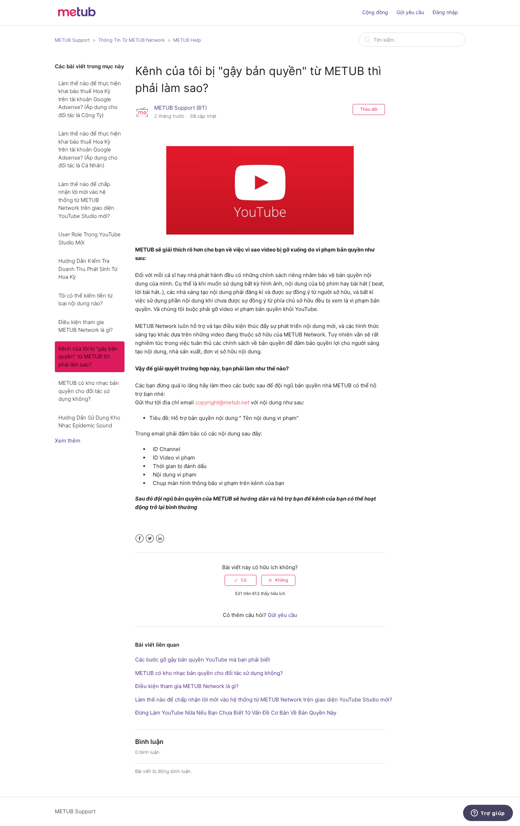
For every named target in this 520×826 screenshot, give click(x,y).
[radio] (240, 580)
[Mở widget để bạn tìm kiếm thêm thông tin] (488, 813)
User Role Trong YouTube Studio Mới (89, 238)
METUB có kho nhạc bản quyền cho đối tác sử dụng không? (88, 391)
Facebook (139, 538)
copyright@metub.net (222, 402)
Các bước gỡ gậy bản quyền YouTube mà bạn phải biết (202, 659)
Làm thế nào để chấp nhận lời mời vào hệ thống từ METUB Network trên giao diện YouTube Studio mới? (86, 200)
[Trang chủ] (76, 16)
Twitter (149, 538)
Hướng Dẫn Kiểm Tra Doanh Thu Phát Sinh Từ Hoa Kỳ (87, 269)
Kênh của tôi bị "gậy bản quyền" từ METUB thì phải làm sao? (87, 356)
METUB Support (72, 40)
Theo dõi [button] (368, 109)
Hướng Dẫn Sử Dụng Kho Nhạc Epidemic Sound (89, 421)
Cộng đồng (375, 12)
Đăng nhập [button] (445, 12)
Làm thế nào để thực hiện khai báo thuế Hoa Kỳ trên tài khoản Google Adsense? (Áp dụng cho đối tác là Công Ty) (89, 99)
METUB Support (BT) (180, 107)
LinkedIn (160, 538)
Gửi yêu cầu (410, 12)
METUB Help (187, 40)
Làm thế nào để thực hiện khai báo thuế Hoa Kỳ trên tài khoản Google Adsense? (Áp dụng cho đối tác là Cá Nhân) (89, 149)
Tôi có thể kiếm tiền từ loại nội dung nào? (85, 299)
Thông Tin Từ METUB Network (131, 40)
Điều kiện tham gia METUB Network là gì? (85, 326)
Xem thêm (67, 440)
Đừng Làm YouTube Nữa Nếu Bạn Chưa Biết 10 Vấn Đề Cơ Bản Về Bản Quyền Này (235, 712)
